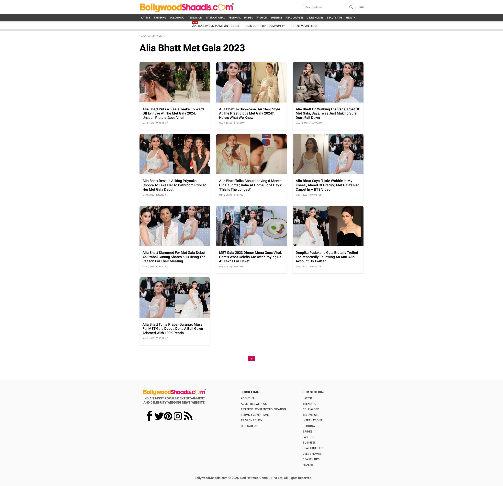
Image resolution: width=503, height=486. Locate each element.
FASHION (261, 17)
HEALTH (350, 17)
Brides (307, 431)
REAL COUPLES (294, 17)
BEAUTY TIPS (334, 17)
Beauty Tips (311, 459)
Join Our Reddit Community (265, 25)
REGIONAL (235, 17)
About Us (247, 398)
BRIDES (248, 17)
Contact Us (249, 426)
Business (309, 442)
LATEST (145, 17)
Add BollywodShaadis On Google (216, 25)
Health (308, 464)
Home (143, 36)
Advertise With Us (254, 403)
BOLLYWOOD (177, 17)
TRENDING (160, 17)
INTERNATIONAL (215, 17)
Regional (310, 426)
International (313, 420)
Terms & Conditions (255, 414)
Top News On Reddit (305, 25)
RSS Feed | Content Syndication (263, 409)
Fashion (308, 437)
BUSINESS (276, 17)
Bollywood (311, 409)
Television (310, 414)
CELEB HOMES (315, 17)
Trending (310, 403)
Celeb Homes (312, 453)
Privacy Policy (252, 420)
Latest (307, 398)
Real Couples (312, 448)
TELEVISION (195, 17)
